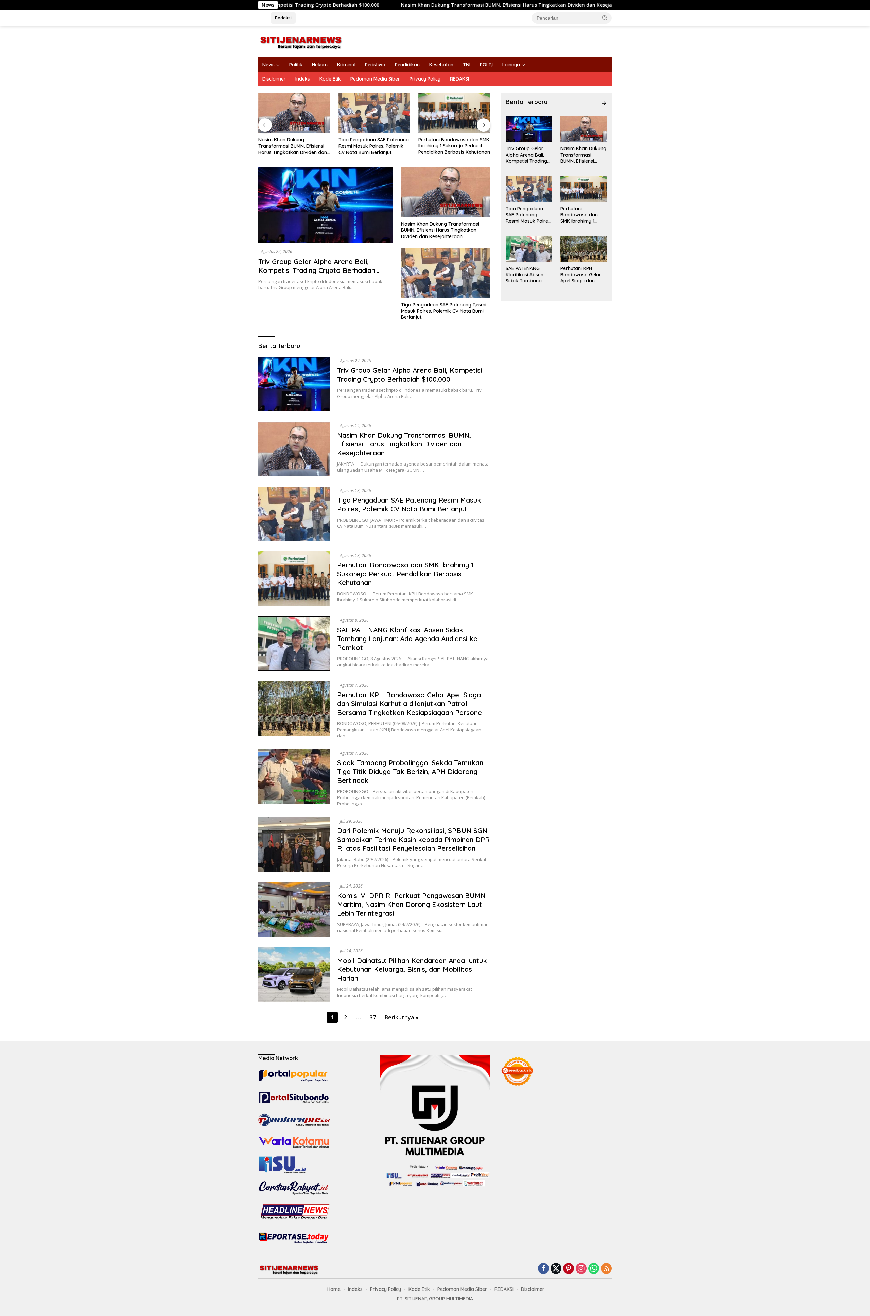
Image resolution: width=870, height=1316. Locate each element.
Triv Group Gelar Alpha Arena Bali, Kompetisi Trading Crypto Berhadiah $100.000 (316, 270)
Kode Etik (330, 79)
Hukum (320, 65)
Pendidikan (407, 65)
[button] (605, 17)
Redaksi (283, 17)
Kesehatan (441, 65)
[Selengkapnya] (604, 103)
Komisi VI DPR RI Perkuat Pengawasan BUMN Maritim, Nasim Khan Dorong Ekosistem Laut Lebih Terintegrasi (411, 904)
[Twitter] (556, 1269)
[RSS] (606, 1269)
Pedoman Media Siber (375, 79)
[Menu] (262, 18)
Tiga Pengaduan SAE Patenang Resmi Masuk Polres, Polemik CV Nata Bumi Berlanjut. (293, 146)
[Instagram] (581, 1269)
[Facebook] (543, 1269)
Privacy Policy (425, 79)
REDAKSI (459, 79)
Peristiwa (375, 65)
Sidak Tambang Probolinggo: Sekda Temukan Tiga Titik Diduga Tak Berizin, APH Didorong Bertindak (410, 771)
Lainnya (511, 65)
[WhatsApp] (593, 1269)
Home (334, 1289)
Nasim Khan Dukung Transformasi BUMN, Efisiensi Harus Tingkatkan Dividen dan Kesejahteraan (438, 5)
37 (373, 1017)
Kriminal (346, 65)
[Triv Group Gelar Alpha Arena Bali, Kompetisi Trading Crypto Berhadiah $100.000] (325, 205)
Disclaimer (274, 79)
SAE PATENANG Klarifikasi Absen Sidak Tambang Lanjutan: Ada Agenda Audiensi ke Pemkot (453, 146)
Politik (295, 65)
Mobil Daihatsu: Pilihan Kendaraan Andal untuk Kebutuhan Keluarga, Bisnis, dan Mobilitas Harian (412, 969)
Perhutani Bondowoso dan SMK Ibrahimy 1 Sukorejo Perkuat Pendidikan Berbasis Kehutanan (374, 146)
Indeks (302, 79)
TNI (466, 65)
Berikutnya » (401, 1017)
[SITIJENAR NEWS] (300, 41)
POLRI (486, 65)
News (268, 65)
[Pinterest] (568, 1269)
